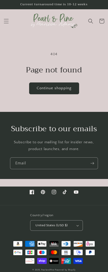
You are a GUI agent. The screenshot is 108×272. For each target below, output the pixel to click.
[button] (6, 21)
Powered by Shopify (65, 270)
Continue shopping (54, 88)
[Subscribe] (92, 163)
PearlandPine (48, 270)
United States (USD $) (51, 225)
